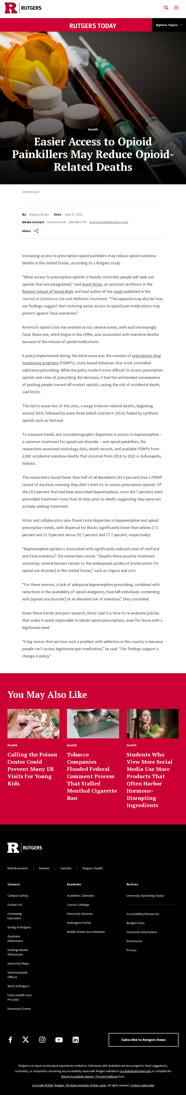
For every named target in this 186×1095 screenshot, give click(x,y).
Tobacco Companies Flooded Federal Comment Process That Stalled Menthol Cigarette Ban (92, 776)
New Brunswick (17, 868)
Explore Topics (167, 25)
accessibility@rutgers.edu (135, 1071)
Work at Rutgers (18, 986)
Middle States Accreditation (86, 932)
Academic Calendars (81, 896)
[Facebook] (10, 1040)
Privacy (132, 950)
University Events (19, 1009)
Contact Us (14, 905)
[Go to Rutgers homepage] (24, 848)
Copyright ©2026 (42, 1085)
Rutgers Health (93, 868)
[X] (25, 1040)
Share (26, 231)
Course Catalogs (78, 905)
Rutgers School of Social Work (47, 291)
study (118, 291)
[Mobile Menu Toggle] (176, 8)
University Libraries (80, 914)
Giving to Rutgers (19, 927)
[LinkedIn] (76, 1040)
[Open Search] (166, 8)
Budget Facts (136, 923)
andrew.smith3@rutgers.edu (109, 222)
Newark (44, 868)
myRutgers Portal (79, 923)
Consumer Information (142, 932)
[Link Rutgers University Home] (80, 7)
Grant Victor (92, 284)
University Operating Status (145, 896)
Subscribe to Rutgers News (143, 1039)
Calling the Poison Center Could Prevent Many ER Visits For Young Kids (32, 769)
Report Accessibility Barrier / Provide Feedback (89, 1076)
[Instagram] (42, 1040)
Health (93, 129)
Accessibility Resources (143, 914)
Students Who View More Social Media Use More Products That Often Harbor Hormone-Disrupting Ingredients (150, 780)
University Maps (18, 963)
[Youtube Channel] (59, 1039)
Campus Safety (17, 896)
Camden (65, 868)
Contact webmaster (142, 1085)
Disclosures (134, 941)
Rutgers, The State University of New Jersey (80, 1085)
